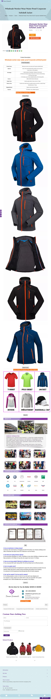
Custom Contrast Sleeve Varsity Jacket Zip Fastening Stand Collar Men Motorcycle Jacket (38, 657)
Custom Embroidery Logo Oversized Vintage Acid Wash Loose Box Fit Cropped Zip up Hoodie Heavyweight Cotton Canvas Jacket (25, 657)
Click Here (33, 92)
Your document (7, 627)
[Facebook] (1, 210)
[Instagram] (1, 214)
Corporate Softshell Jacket (9, 608)
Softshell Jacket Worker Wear (41, 608)
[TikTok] (1, 216)
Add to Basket (36, 38)
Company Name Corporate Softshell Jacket (25, 608)
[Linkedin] (1, 212)
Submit (6, 635)
